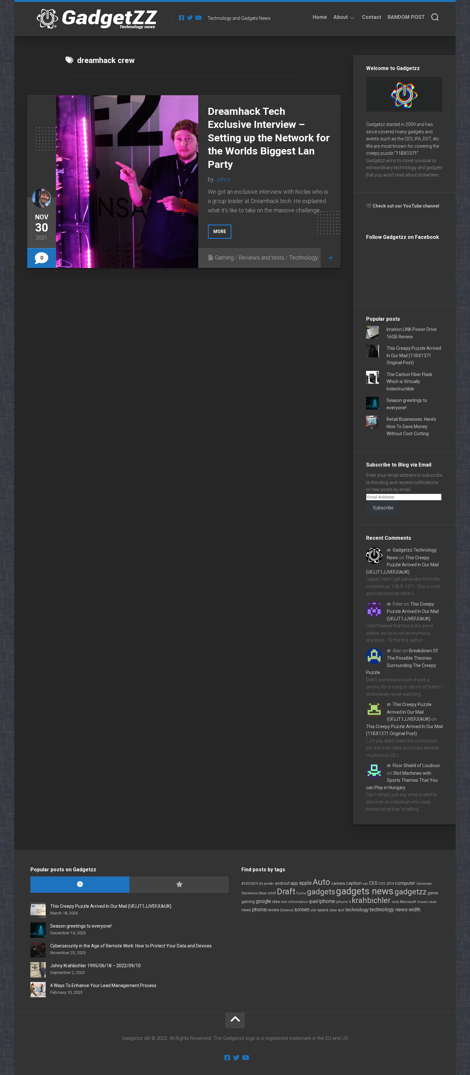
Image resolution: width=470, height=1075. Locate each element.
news (246, 910)
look (395, 902)
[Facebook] (181, 17)
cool (272, 893)
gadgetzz (411, 891)
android (282, 883)
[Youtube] (198, 17)
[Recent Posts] (79, 884)
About (340, 17)
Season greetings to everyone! (81, 926)
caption (354, 883)
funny (301, 893)
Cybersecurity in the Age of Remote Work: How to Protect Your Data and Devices (131, 945)
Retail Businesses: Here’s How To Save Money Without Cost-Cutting (411, 426)
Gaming (224, 257)
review (273, 909)
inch (284, 902)
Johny (223, 179)
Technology (303, 257)
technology (357, 910)
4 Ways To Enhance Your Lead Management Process (103, 985)
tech (341, 910)
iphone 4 (343, 902)
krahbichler (371, 900)
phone (259, 909)
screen (301, 909)
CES (373, 883)
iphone (327, 901)
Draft (286, 891)
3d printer (266, 884)
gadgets (321, 891)
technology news (389, 909)
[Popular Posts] (179, 884)
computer (405, 883)
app (294, 883)
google (263, 901)
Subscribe (383, 507)
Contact (371, 17)
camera (338, 883)
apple (305, 883)
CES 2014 (386, 884)
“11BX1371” (406, 153)
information (298, 902)
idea (276, 901)
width (414, 909)
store (333, 910)
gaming (248, 901)
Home (320, 17)
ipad (313, 901)
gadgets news (365, 891)
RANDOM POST (406, 17)
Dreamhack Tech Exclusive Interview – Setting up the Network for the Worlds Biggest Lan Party (269, 137)
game (432, 893)
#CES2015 (249, 884)
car (365, 883)
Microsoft (408, 901)
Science (286, 910)
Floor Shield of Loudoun (416, 765)
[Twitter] (190, 17)
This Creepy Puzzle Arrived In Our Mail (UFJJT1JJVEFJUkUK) (402, 565)
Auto (321, 882)
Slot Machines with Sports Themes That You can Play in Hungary (402, 780)
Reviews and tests (261, 257)
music (422, 902)
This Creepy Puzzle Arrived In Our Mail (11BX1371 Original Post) (414, 355)
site (313, 910)
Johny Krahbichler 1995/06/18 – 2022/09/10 (95, 965)
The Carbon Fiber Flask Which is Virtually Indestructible (409, 381)
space (322, 909)
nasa (432, 902)
